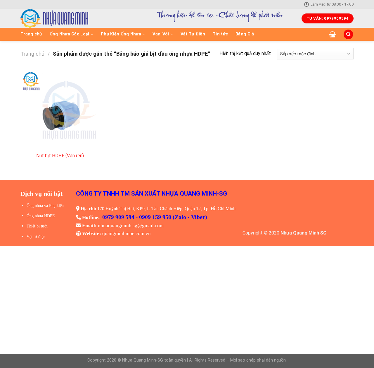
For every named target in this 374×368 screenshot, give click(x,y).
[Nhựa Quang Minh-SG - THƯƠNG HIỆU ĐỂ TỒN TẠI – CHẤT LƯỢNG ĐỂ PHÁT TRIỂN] (74, 18)
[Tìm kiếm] (348, 34)
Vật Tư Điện (193, 34)
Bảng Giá (245, 34)
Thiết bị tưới (37, 226)
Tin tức (220, 34)
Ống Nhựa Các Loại (69, 34)
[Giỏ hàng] (332, 34)
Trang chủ (31, 34)
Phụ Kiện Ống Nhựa (121, 34)
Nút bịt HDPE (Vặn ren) (60, 155)
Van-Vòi (161, 34)
